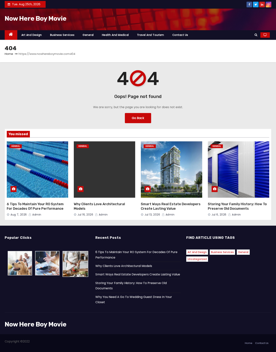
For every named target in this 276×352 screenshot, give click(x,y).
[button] (256, 35)
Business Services (62, 35)
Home (9, 54)
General (88, 35)
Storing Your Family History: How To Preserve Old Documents (237, 206)
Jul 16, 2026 (85, 214)
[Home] (11, 35)
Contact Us (180, 35)
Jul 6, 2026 (219, 214)
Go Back (138, 118)
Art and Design (31, 35)
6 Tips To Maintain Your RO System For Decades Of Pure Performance (35, 206)
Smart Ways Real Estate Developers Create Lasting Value (171, 206)
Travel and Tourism (150, 35)
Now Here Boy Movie (35, 18)
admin (36, 214)
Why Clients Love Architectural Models (123, 266)
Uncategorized (197, 259)
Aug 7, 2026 (19, 214)
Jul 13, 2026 (152, 214)
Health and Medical (115, 35)
